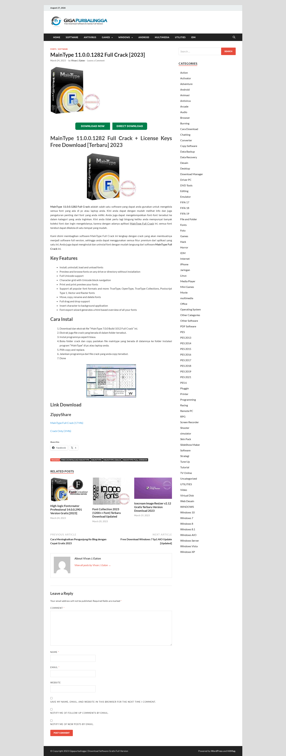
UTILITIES (180, 37)
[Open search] (234, 37)
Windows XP (187, 551)
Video (183, 489)
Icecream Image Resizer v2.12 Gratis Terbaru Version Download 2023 (152, 507)
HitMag (231, 751)
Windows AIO (188, 534)
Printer (184, 393)
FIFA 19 (184, 213)
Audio (183, 112)
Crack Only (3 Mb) (60, 430)
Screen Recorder (189, 422)
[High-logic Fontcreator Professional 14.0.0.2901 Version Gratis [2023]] (69, 490)
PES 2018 (185, 365)
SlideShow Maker (190, 444)
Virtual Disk (187, 495)
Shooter (184, 427)
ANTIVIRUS (90, 37)
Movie (184, 292)
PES (182, 331)
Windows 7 (186, 518)
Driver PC (185, 179)
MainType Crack (112, 460)
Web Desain (187, 501)
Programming (188, 399)
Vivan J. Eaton (78, 60)
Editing (184, 191)
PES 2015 (185, 348)
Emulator (185, 196)
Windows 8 (186, 523)
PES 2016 (185, 354)
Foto (183, 230)
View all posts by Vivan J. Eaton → (92, 565)
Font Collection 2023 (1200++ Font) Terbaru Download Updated (106, 512)
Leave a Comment (96, 60)
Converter (186, 140)
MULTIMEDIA (162, 37)
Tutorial (184, 467)
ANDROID (143, 37)
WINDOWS (124, 37)
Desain (184, 162)
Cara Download (189, 129)
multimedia (186, 298)
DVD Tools (186, 185)
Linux (183, 275)
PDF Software (188, 326)
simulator (185, 433)
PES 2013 (185, 337)
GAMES (106, 37)
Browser (185, 117)
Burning (184, 123)
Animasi (185, 95)
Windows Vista (189, 546)
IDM (193, 37)
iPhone (184, 264)
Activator (185, 78)
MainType (96, 460)
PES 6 (183, 382)
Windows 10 (187, 512)
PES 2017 (185, 360)
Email (54, 667)
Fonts (53, 49)
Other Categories (190, 315)
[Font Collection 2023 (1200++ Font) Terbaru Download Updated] (111, 492)
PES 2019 (185, 371)
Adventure (186, 83)
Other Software (189, 320)
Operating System (190, 309)
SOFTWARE (72, 37)
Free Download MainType (75, 460)
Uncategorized (188, 478)
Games (184, 236)
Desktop (185, 168)
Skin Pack (185, 439)
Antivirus (185, 100)
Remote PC (186, 410)
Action (184, 72)
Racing (184, 405)
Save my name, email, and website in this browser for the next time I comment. (103, 701)
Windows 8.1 (187, 529)
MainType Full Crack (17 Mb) (66, 422)
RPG (183, 416)
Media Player (187, 281)
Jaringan (185, 269)
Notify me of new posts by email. (72, 724)
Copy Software (188, 145)
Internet (185, 258)
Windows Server (189, 540)
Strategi (184, 456)
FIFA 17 (184, 202)
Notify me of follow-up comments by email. (79, 713)
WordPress (217, 751)
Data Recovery (188, 157)
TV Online (186, 472)
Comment (57, 608)
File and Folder (188, 219)
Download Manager (191, 174)
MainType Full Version (135, 460)
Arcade (184, 106)
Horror (184, 247)
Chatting (185, 134)
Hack (183, 241)
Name (54, 652)
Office (183, 303)
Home (56, 37)
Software (63, 49)
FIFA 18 (184, 207)
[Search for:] (207, 51)
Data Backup (187, 151)
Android (185, 89)
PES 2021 (185, 377)
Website (55, 682)
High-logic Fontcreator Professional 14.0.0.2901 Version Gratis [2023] (66, 509)
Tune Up (185, 461)
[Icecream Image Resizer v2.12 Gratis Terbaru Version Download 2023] (153, 489)
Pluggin (184, 388)
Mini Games (187, 286)
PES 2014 (185, 343)
